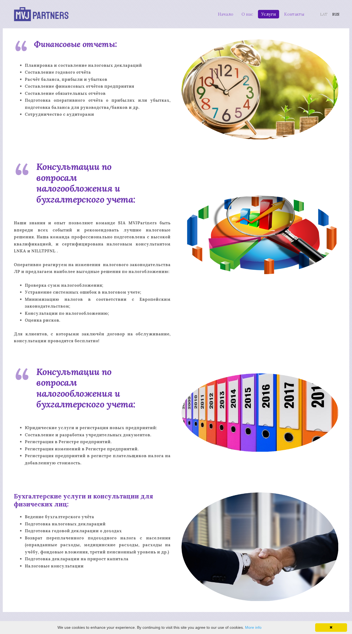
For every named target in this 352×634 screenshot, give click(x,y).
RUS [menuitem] (335, 14)
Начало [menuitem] (225, 14)
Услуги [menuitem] (268, 14)
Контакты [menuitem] (294, 14)
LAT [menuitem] (324, 14)
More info (253, 627)
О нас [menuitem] (247, 14)
